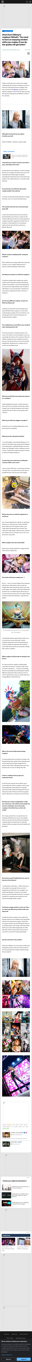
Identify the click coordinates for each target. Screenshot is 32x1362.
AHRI (13, 1124)
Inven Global (9, 1)
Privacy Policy (9, 1338)
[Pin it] (22, 53)
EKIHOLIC (25, 1124)
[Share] (9, 53)
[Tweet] (3, 53)
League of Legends (6, 1128)
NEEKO (20, 1126)
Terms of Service (24, 1334)
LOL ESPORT (16, 1126)
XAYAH (27, 1126)
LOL (11, 1126)
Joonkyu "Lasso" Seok (16, 1132)
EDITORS (21, 1124)
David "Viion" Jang (15, 1142)
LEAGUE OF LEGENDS (6, 1126)
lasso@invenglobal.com (17, 1134)
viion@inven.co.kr (16, 1144)
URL (28, 53)
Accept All (23, 1359)
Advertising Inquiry (21, 1338)
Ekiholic (16, 89)
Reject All (8, 1359)
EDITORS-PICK (9, 1124)
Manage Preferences (6, 1355)
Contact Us (14, 1334)
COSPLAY (4, 1124)
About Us (6, 1334)
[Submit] (16, 53)
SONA (24, 1126)
